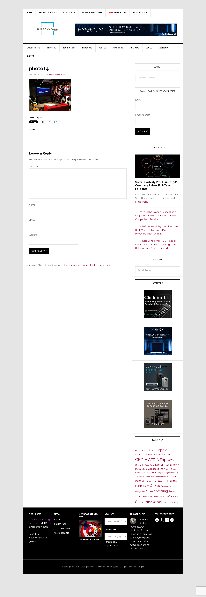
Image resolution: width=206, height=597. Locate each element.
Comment (35, 166)
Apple (162, 450)
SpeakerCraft (167, 502)
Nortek (139, 485)
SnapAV (156, 497)
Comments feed (62, 528)
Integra (145, 481)
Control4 (139, 465)
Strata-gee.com (47, 28)
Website (33, 235)
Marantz (163, 481)
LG (158, 481)
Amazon (153, 450)
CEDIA (141, 459)
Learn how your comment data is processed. (87, 265)
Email (32, 220)
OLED (146, 486)
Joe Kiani (152, 481)
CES (171, 460)
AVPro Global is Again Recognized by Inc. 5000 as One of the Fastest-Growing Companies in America (156, 216)
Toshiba (175, 502)
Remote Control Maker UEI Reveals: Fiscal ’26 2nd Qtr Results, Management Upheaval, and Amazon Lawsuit (155, 244)
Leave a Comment (57, 74)
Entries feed (60, 524)
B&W (151, 455)
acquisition (141, 450)
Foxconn (167, 469)
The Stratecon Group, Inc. (107, 567)
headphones (168, 473)
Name (32, 205)
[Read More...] (142, 201)
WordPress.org (61, 533)
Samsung (161, 491)
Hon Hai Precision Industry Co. (157, 477)
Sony (139, 502)
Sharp (138, 496)
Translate (114, 545)
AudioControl (142, 454)
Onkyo (155, 486)
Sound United (153, 502)
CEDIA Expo (158, 459)
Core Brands (151, 465)
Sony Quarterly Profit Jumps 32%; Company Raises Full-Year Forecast (157, 185)
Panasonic (165, 486)
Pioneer (150, 491)
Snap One (164, 497)
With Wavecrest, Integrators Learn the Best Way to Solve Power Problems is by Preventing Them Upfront (156, 230)
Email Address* (143, 115)
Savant (172, 491)
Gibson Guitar (149, 472)
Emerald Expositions (152, 469)
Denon (138, 469)
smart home (147, 497)
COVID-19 (162, 465)
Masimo (172, 480)
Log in (57, 519)
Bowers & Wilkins (162, 454)
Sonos (174, 496)
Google (160, 472)
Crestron (173, 465)
